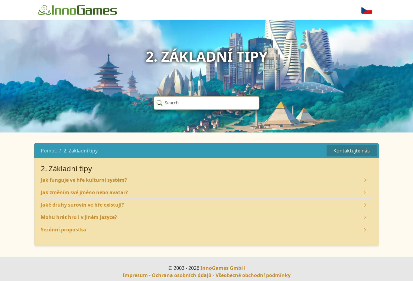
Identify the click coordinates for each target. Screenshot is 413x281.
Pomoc (49, 150)
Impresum (135, 275)
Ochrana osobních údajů (182, 275)
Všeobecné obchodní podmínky (253, 275)
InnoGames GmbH (222, 268)
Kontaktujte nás (351, 150)
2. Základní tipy (80, 150)
